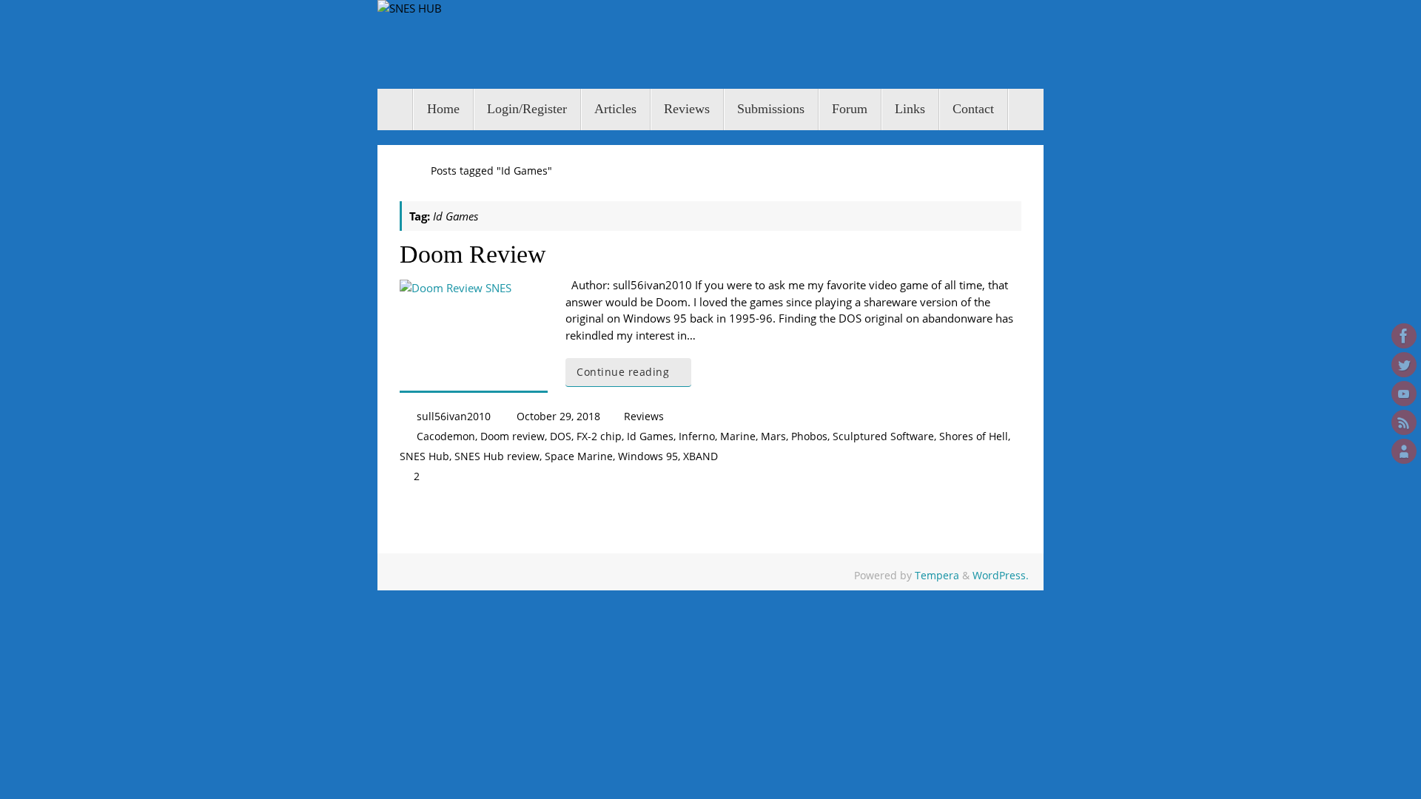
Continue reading (623, 372)
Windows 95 (648, 456)
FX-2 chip (599, 436)
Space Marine (579, 456)
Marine (738, 436)
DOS (560, 436)
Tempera (937, 575)
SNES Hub (424, 456)
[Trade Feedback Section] (1404, 451)
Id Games (650, 436)
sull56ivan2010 (454, 416)
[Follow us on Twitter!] (1404, 364)
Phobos (809, 436)
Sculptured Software (883, 436)
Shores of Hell (973, 436)
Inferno (697, 436)
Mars (773, 436)
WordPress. (1000, 575)
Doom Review (473, 254)
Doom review (512, 436)
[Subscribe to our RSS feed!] (1404, 422)
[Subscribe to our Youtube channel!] (1404, 393)
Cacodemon (446, 436)
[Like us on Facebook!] (1404, 335)
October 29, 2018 (558, 416)
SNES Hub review (497, 456)
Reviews (644, 416)
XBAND (700, 456)
